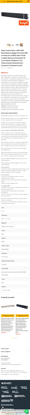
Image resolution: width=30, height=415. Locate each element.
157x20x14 (4, 264)
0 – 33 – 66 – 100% (6, 290)
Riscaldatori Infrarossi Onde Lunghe (9, 107)
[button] (26, 1)
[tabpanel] (7, 317)
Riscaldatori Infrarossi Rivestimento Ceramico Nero (13, 109)
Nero (3, 234)
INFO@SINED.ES (4, 359)
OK (20, 413)
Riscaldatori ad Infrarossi (12, 105)
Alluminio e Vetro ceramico (8, 226)
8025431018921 (5, 249)
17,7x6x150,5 (5, 256)
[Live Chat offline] (2, 407)
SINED (3, 241)
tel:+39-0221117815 (5, 358)
